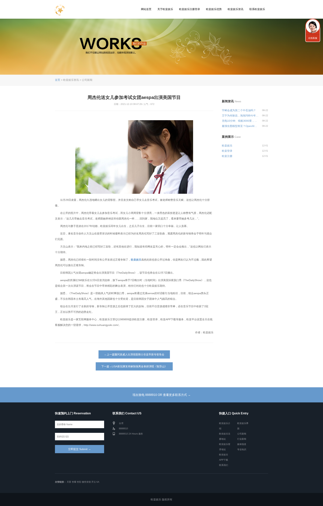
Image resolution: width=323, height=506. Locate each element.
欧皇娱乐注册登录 (189, 9)
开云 (93, 482)
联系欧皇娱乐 (257, 9)
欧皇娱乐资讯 (235, 9)
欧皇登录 (227, 150)
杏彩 (79, 482)
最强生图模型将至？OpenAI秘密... (240, 125)
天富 (69, 482)
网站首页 (146, 9)
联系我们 (223, 465)
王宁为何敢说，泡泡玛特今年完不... (240, 115)
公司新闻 (241, 433)
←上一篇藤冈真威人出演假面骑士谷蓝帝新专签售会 (134, 354)
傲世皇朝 (86, 482)
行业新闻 (241, 439)
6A (97, 482)
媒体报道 (241, 444)
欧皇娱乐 (227, 145)
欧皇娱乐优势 (214, 9)
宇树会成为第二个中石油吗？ (239, 110)
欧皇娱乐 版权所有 (161, 499)
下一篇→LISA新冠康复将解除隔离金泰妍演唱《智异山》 (134, 366)
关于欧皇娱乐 (165, 9)
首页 (57, 79)
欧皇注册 (227, 156)
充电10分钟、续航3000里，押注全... (240, 120)
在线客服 (312, 38)
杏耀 (74, 482)
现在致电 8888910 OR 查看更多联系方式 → (162, 394)
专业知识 (241, 449)
